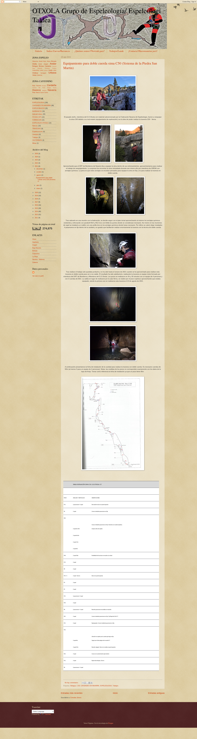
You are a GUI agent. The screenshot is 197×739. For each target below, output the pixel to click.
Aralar (53, 63)
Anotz (40, 64)
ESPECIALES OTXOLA (40, 123)
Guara (54, 87)
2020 (36, 192)
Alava (48, 61)
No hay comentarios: (72, 683)
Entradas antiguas (156, 693)
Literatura (35, 134)
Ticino (46, 92)
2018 (36, 199)
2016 (36, 205)
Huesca (36, 90)
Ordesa (35, 73)
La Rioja (35, 256)
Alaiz (44, 61)
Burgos (44, 85)
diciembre (39, 169)
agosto (38, 175)
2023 (36, 160)
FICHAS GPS (36, 117)
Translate (48, 714)
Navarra (52, 90)
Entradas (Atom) (75, 697)
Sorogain (43, 73)
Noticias (35, 126)
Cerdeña (51, 85)
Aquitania (35, 242)
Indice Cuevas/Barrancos (58, 51)
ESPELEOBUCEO (38, 108)
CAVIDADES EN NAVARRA (90, 686)
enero (38, 188)
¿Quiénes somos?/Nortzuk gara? (90, 51)
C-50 (78, 686)
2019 (36, 195)
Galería (38, 51)
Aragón (46, 64)
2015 (36, 208)
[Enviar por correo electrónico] (83, 683)
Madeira (44, 90)
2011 (36, 218)
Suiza (42, 92)
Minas (34, 143)
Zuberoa (39, 75)
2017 (36, 202)
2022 (36, 163)
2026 (36, 153)
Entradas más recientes (71, 693)
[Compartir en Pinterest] (91, 683)
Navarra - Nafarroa (38, 259)
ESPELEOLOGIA (106, 686)
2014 (36, 211)
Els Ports (42, 87)
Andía (34, 64)
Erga (33, 68)
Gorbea (54, 68)
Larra (41, 70)
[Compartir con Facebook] (89, 683)
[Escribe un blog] (85, 683)
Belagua (73, 686)
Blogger (110, 723)
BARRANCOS (37, 111)
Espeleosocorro (37, 131)
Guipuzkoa (35, 70)
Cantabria (48, 66)
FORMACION (36, 120)
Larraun (46, 70)
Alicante (53, 61)
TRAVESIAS (36, 128)
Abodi (41, 61)
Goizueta (47, 68)
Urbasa (52, 72)
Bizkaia (41, 66)
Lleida (50, 70)
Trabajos (115, 686)
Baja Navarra (36, 85)
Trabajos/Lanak (116, 51)
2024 (36, 157)
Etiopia (49, 87)
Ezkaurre (40, 68)
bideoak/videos (37, 114)
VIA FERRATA (37, 140)
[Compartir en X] (87, 683)
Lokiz (54, 70)
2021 (36, 166)
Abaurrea (35, 61)
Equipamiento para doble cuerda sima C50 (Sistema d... (45, 179)
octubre (39, 172)
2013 (36, 214)
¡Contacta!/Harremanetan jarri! (142, 51)
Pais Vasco (36, 92)
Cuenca (54, 66)
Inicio (115, 693)
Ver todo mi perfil (38, 276)
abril (38, 185)
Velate (34, 75)
